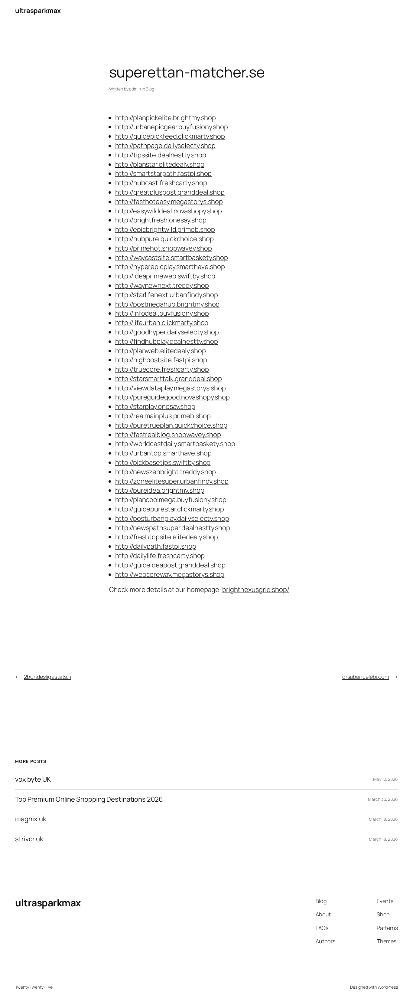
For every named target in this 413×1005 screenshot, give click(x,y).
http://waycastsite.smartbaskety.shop (171, 257)
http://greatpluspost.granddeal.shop (170, 192)
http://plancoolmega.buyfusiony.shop (171, 499)
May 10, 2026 (385, 779)
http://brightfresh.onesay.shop (161, 220)
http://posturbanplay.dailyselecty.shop (172, 518)
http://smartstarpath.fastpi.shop (163, 173)
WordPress (388, 987)
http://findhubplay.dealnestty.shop (166, 341)
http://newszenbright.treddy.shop (165, 471)
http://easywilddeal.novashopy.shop (168, 210)
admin (135, 89)
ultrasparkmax (38, 10)
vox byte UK (33, 779)
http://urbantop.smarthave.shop (163, 453)
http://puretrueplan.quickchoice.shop (171, 425)
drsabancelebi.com (365, 676)
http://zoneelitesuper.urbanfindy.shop (172, 481)
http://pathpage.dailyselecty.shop (165, 145)
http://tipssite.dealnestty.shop (160, 154)
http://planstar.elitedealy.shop (159, 164)
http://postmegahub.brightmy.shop (167, 304)
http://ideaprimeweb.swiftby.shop (165, 276)
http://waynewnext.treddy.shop (162, 285)
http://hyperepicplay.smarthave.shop (170, 266)
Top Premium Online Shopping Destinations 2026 (89, 799)
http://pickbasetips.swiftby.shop (163, 462)
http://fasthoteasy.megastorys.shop (169, 201)
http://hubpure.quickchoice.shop (164, 238)
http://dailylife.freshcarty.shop (160, 555)
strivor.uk (29, 839)
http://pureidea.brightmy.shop (159, 490)
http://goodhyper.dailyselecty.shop (167, 332)
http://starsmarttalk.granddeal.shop (168, 378)
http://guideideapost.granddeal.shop (170, 565)
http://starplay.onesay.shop (155, 406)
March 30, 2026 (383, 799)
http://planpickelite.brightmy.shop (165, 117)
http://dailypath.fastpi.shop (155, 546)
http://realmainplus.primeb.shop (163, 415)
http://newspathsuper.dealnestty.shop (172, 527)
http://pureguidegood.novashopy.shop (172, 397)
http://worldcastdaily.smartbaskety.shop (175, 443)
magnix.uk (30, 819)
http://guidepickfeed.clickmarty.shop (170, 136)
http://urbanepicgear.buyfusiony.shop (171, 126)
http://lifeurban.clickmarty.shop (162, 322)
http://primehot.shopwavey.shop (163, 248)
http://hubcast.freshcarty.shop (161, 182)
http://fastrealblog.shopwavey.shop (168, 434)
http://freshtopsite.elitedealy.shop (166, 536)
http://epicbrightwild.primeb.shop (165, 229)
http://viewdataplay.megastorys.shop (170, 387)
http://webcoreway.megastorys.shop (170, 574)
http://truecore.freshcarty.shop (162, 369)
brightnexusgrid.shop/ (255, 589)
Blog (150, 89)
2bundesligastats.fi (47, 676)
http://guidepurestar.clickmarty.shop (169, 509)
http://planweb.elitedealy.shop (160, 350)
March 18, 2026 (383, 819)
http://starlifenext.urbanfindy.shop (166, 294)
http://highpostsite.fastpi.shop (161, 359)
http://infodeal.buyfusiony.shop (162, 313)
